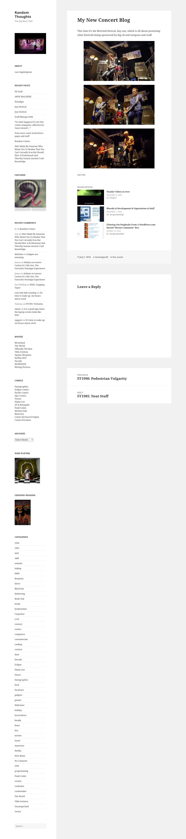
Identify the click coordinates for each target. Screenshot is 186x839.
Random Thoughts (23, 14)
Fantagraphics (21, 386)
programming (21, 771)
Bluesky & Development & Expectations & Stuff (130, 208)
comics (18, 629)
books (17, 603)
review (18, 781)
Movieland (20, 342)
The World (20, 345)
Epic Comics (20, 395)
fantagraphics (21, 679)
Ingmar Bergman (23, 355)
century (18, 624)
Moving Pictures (22, 367)
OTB (17, 766)
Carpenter (20, 614)
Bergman (19, 578)
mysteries (19, 745)
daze (17, 654)
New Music (20, 755)
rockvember (21, 791)
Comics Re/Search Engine (27, 417)
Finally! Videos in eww (118, 191)
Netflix (18, 750)
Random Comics (22, 141)
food (17, 685)
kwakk (18, 720)
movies (18, 735)
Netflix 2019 (20, 358)
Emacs (18, 674)
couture (18, 649)
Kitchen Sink (21, 410)
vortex (18, 811)
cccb (17, 619)
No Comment (21, 760)
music (17, 740)
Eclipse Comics (22, 389)
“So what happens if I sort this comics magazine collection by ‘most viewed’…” (29, 125)
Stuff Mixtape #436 (24, 116)
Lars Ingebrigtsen (23, 72)
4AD (17, 553)
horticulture (21, 715)
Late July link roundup (25, 292)
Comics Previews (23, 420)
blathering (20, 593)
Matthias (19, 254)
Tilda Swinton (21, 351)
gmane (18, 700)
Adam (17, 309)
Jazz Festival (20, 106)
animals (18, 563)
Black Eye (19, 414)
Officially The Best (23, 348)
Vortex (18, 398)
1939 (17, 543)
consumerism (21, 639)
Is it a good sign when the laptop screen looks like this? (30, 312)
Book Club (19, 598)
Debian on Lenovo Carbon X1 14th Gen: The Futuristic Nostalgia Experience (30, 265)
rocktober (19, 786)
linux (17, 725)
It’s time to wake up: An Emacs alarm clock (29, 295)
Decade (18, 361)
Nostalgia (19, 101)
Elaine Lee (20, 401)
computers (20, 634)
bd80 (17, 573)
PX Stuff (19, 91)
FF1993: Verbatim (34, 304)
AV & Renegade (22, 404)
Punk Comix (20, 407)
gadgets (18, 695)
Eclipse (18, 664)
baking (18, 568)
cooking (18, 644)
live (16, 730)
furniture (19, 690)
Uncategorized (22, 806)
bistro (17, 583)
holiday (18, 710)
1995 (17, 548)
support (18, 320)
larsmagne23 (101, 257)
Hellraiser (20, 705)
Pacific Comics (21, 392)
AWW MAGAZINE (23, 96)
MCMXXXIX (20, 364)
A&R (17, 558)
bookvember (21, 609)
